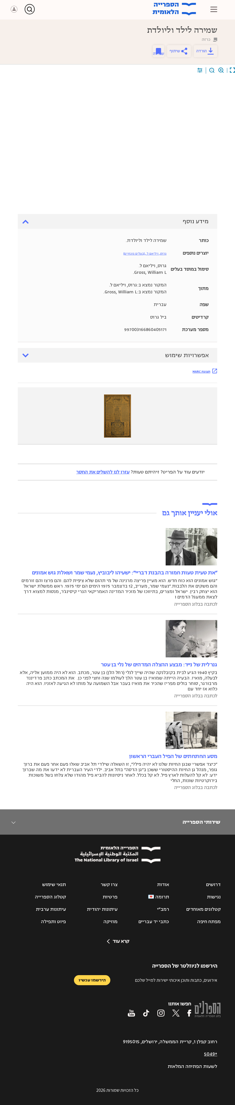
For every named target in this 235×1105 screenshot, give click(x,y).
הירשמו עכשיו (92, 980)
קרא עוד (121, 941)
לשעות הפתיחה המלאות (192, 1066)
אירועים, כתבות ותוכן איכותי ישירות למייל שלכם (176, 980)
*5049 (210, 1054)
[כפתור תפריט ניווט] (213, 9)
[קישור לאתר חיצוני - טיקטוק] (146, 1013)
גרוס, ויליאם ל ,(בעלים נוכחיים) (145, 253)
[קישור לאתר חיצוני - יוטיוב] (131, 1013)
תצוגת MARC (201, 371)
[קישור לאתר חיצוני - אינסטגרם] (160, 1013)
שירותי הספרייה (201, 822)
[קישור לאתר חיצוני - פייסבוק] (189, 1013)
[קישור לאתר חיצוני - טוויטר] (176, 1013)
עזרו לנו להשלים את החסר (103, 472)
